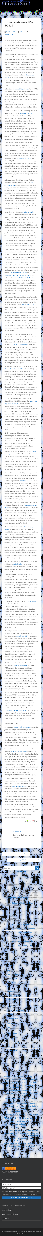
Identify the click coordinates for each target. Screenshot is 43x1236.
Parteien (6, 1121)
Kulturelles (11, 1015)
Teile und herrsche (32, 1136)
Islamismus (7, 1101)
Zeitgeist (19, 1146)
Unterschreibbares (14, 1055)
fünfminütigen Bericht (21, 665)
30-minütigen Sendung (26, 113)
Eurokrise (17, 1093)
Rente (29, 1130)
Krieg (20, 1109)
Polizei (36, 1121)
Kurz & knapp (12, 1034)
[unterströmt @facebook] (3, 1169)
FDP (27, 1093)
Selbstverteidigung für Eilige (22, 903)
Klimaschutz (8, 1106)
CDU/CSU (22, 1082)
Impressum (6, 1218)
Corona (32, 1082)
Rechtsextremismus (12, 1127)
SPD (12, 1136)
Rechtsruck (26, 1127)
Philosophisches (13, 1042)
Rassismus (25, 1124)
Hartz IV (23, 1098)
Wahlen (30, 1143)
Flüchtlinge (33, 1093)
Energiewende (20, 1090)
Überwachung (24, 1138)
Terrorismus (8, 1138)
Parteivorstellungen (16, 1121)
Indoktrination (31, 1098)
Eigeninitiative (15, 1088)
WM (15, 1146)
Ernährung (7, 1093)
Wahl (26, 1143)
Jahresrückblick (19, 1101)
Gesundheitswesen (10, 1098)
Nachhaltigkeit (34, 1114)
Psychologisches (14, 987)
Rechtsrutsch (9, 1130)
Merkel (17, 1114)
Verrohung (21, 1143)
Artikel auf (28, 305)
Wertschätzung (8, 1146)
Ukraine (32, 1138)
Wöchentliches (9, 34)
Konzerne (7, 1109)
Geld (29, 1096)
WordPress (22, 1234)
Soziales (11, 991)
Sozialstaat (7, 1136)
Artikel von (27, 278)
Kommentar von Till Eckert (18, 273)
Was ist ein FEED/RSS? (10, 1172)
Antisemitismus (8, 1079)
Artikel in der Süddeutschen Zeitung (16, 710)
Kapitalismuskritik (19, 1103)
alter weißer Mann (13, 1077)
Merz (21, 1114)
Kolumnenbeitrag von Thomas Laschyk (17, 275)
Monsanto (26, 1114)
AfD (6, 1076)
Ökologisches (13, 978)
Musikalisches (13, 1027)
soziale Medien (34, 1133)
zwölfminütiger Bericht (24, 158)
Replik (9, 1046)
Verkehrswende (31, 1141)
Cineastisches (13, 1019)
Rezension (34, 1130)
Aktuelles (10, 966)
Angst (31, 1077)
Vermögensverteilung (10, 1143)
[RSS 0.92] (10, 1169)
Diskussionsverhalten (29, 1085)
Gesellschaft (34, 1096)
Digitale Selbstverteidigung (18, 898)
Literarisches (12, 1023)
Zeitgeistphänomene (29, 1146)
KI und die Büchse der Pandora (23, 928)
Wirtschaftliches (14, 995)
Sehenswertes (12, 1051)
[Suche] (37, 868)
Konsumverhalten (30, 1106)
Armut (16, 1079)
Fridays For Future (16, 1096)
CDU (17, 1082)
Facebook (23, 1093)
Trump (14, 1138)
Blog (8, 970)
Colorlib (32, 1232)
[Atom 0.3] (14, 1169)
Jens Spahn (28, 1101)
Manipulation (14, 1112)
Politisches (12, 983)
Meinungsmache (9, 1114)
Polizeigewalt (8, 1124)
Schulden (6, 1133)
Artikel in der (30, 601)
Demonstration (17, 1085)
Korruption (13, 1109)
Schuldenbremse (15, 1133)
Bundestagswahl (9, 1082)
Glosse (9, 1006)
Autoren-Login (7, 1210)
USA (15, 1141)
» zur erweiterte (16, 871)
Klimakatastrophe (31, 1103)
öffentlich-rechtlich (30, 1118)
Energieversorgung (10, 1090)
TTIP (18, 1138)
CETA (27, 1082)
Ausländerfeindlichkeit (25, 1079)
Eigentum (24, 1088)
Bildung (34, 1079)
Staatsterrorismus (19, 1136)
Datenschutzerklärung (15, 1192)
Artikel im (18, 564)
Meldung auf (22, 727)
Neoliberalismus (14, 1118)
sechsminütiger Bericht (22, 89)
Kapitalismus (8, 1103)
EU (12, 1093)
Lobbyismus (25, 1109)
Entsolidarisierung (30, 1090)
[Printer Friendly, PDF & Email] (31, 821)
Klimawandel (17, 1106)
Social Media (25, 1133)
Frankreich (7, 1096)
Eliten (29, 1088)
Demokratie (8, 1085)
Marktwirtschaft (24, 1112)
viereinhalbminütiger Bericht (13, 369)
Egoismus (7, 1088)
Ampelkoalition (24, 1077)
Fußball (24, 1096)
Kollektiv (22, 32)
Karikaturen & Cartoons (15, 1010)
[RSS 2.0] (7, 1169)
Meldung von (18, 751)
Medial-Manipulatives (16, 974)
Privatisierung (16, 1124)
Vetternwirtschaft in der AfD (22, 924)
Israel (13, 1101)
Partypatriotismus (27, 1121)
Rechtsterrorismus (21, 1130)
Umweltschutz (8, 1141)
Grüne (18, 1098)
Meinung (10, 1038)
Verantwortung (21, 1141)
